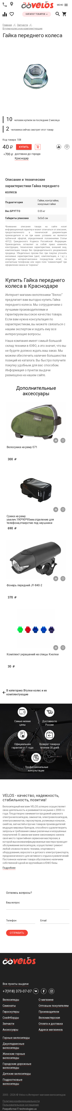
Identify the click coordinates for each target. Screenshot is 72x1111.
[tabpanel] (36, 75)
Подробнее (9, 867)
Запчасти (22, 25)
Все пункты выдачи (15, 984)
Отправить (17, 932)
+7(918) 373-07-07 (17, 991)
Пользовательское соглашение (21, 1104)
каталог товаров (36, 14)
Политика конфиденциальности (21, 1101)
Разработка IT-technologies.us (20, 1108)
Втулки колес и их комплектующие (22, 28)
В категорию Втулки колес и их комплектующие (26, 692)
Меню (60, 5)
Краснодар (22, 158)
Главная (7, 25)
